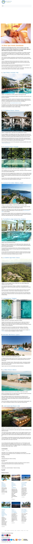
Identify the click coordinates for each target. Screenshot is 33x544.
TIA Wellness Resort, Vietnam (11, 110)
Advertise (22, 530)
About (5, 530)
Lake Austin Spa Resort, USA (12, 406)
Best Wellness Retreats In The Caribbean (14, 485)
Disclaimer (8, 530)
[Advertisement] (16, 16)
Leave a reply (7, 450)
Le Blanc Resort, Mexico (9, 369)
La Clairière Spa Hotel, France (11, 257)
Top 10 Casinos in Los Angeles (14, 511)
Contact (27, 530)
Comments (3, 450)
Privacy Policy (12, 530)
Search (15, 530)
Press (25, 530)
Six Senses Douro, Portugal (10, 146)
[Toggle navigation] (3, 6)
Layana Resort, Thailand (9, 298)
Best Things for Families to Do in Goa (24, 511)
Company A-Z (18, 530)
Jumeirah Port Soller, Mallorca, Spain (13, 183)
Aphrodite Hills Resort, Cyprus (11, 334)
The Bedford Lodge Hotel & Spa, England (14, 219)
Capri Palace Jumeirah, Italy (10, 72)
